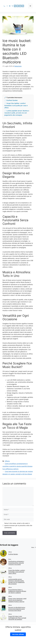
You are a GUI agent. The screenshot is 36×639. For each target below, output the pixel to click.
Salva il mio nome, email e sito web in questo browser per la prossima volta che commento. (18, 525)
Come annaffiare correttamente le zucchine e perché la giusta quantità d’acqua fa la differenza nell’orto (17, 466)
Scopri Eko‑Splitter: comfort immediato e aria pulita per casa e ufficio (16, 571)
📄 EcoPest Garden (11, 100)
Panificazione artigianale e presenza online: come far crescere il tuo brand (16, 563)
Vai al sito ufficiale (18, 634)
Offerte (7, 461)
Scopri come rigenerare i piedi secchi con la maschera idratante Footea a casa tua (17, 600)
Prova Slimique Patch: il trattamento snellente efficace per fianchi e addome (17, 591)
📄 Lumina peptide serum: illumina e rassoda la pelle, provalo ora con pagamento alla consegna (16, 113)
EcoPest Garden (13, 554)
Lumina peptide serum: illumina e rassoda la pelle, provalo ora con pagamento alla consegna (16, 581)
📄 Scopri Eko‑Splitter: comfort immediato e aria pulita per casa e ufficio (16, 106)
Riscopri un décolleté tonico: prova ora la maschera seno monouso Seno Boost (16, 609)
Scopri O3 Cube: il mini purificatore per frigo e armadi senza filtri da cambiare (17, 618)
